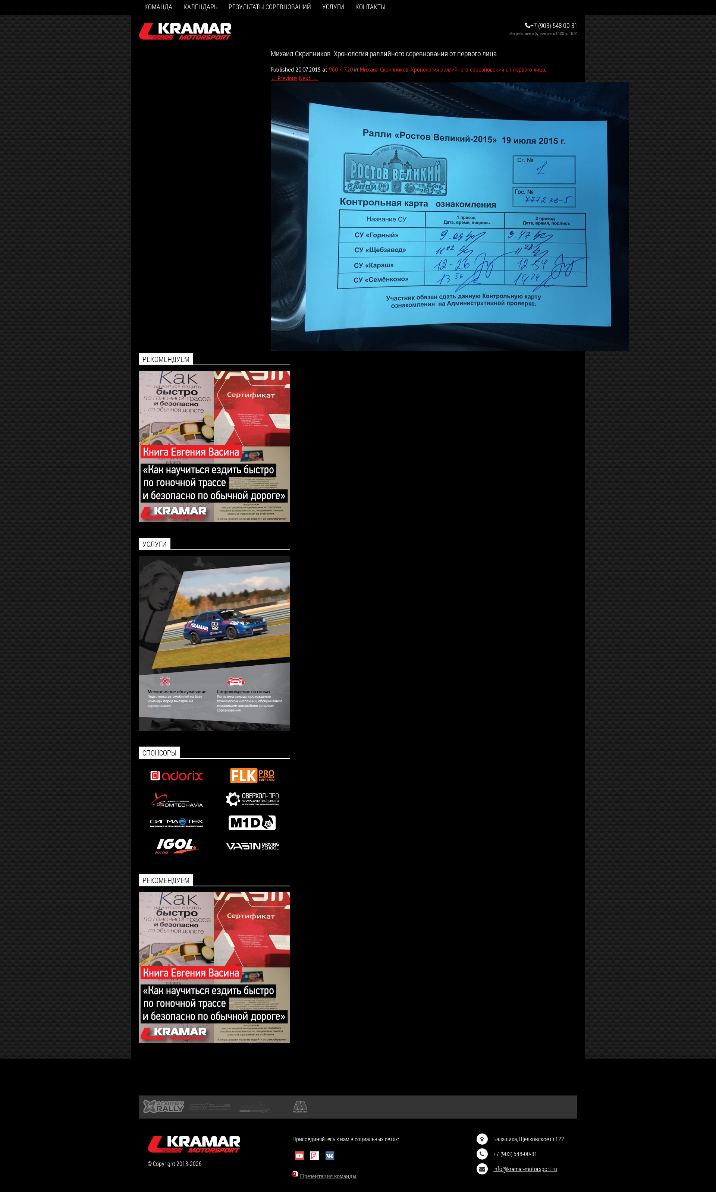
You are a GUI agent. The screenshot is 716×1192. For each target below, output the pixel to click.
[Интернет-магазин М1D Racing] (252, 832)
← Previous (284, 78)
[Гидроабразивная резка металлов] (176, 832)
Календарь (200, 7)
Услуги (333, 7)
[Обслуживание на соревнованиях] (214, 729)
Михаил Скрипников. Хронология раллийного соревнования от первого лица (452, 69)
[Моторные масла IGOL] (176, 855)
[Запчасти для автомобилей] (176, 785)
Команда (158, 7)
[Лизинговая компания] (176, 808)
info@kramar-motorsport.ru (525, 1169)
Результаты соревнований (270, 7)
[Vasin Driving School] (252, 855)
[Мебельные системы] (252, 785)
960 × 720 (341, 69)
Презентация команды (328, 1176)
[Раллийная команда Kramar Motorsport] (185, 32)
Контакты (370, 7)
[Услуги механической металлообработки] (252, 808)
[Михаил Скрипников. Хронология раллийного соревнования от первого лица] (450, 348)
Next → (308, 78)
